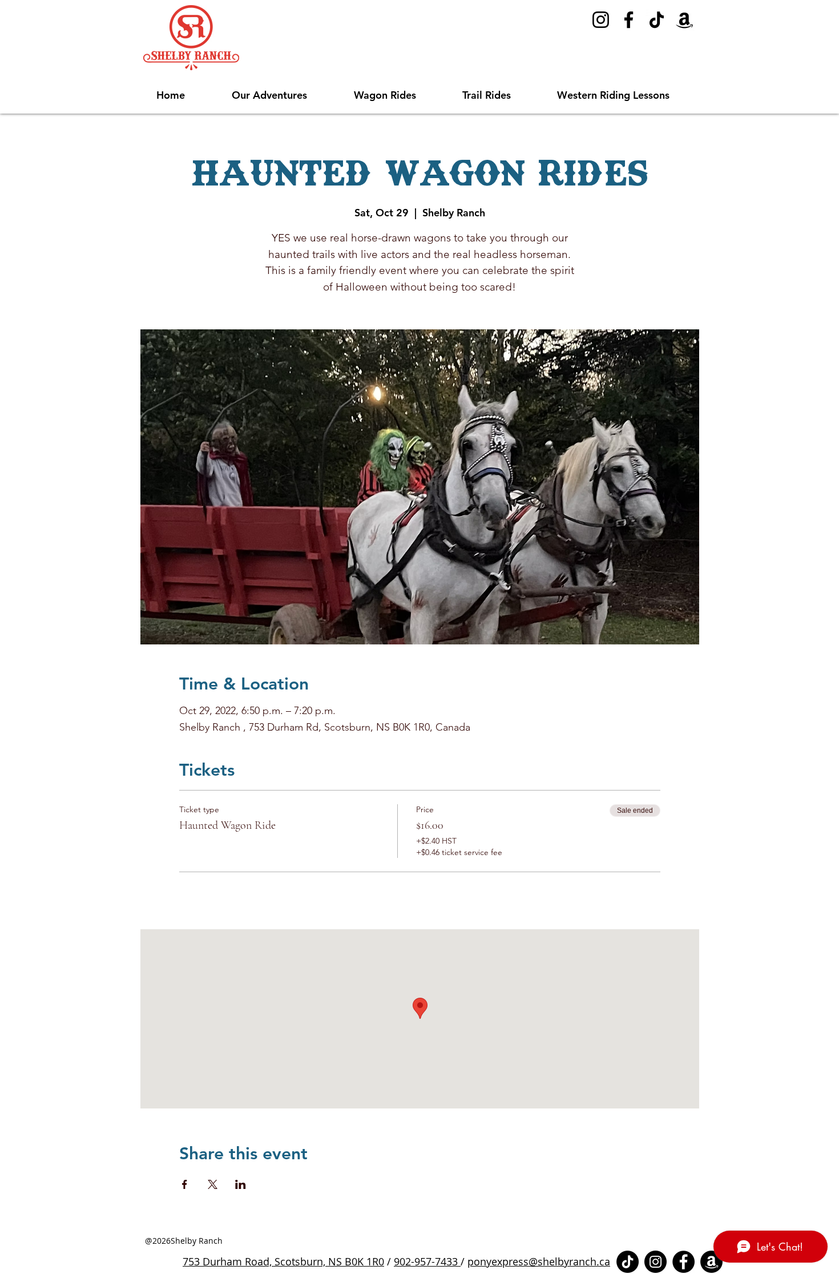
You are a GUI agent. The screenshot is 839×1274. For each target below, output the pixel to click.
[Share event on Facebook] (184, 1184)
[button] (284, 95)
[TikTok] (657, 20)
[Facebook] (629, 20)
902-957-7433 (427, 1261)
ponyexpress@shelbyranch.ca (538, 1261)
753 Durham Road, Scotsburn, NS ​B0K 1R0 (283, 1261)
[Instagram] (601, 20)
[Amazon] (684, 20)
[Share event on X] (212, 1184)
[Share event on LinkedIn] (240, 1184)
